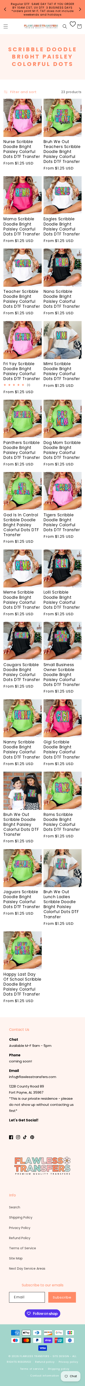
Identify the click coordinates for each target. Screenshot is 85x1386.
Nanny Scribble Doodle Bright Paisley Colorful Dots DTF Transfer (21, 749)
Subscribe (62, 1297)
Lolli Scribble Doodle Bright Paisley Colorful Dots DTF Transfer (62, 600)
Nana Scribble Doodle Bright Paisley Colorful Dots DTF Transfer (62, 299)
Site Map (16, 1258)
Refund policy (44, 1362)
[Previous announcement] (5, 9)
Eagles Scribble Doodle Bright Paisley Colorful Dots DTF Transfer (62, 226)
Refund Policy (19, 1238)
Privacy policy (68, 1362)
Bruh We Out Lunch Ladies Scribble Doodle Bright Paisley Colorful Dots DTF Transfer (61, 904)
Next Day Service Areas (27, 1268)
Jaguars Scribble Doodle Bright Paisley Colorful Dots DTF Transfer (21, 899)
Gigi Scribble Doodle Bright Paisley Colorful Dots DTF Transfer (62, 749)
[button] (6, 26)
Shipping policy (59, 1369)
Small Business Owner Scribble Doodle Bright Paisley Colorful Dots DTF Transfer (62, 674)
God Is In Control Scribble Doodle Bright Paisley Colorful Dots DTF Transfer (21, 524)
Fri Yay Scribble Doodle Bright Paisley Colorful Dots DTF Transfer (21, 371)
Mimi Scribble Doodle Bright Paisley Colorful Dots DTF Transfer (62, 371)
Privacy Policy (19, 1228)
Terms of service (32, 1369)
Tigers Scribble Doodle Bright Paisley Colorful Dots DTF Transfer (62, 522)
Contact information (44, 1375)
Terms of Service (22, 1248)
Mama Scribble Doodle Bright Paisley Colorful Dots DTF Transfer (21, 226)
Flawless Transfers (34, 1356)
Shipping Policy (20, 1217)
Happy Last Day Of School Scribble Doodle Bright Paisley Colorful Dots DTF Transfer (22, 984)
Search (14, 1207)
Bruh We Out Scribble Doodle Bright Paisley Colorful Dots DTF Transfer (21, 824)
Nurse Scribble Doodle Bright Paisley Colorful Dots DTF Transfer (21, 149)
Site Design (61, 1356)
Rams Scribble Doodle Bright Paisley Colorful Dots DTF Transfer (62, 822)
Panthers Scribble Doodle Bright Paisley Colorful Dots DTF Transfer (21, 450)
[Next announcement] (80, 9)
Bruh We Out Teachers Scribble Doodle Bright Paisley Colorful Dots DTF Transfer (62, 151)
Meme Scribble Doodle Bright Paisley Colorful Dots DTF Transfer (21, 600)
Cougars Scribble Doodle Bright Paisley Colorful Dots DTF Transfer (21, 672)
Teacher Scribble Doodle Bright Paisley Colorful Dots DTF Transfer (21, 299)
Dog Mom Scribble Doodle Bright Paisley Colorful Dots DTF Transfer (62, 450)
